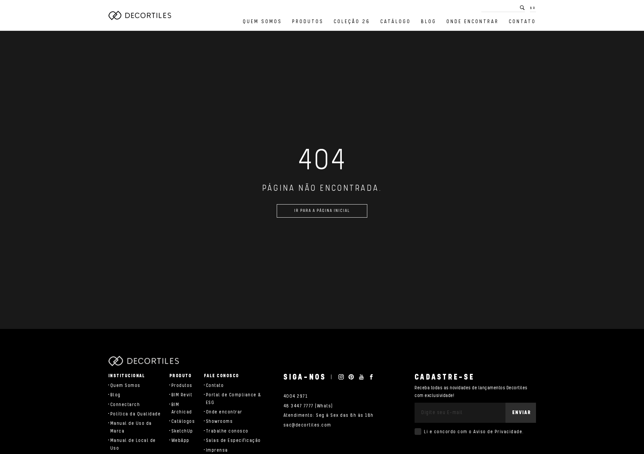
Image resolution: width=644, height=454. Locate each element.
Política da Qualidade (135, 414)
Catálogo (395, 21)
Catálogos (183, 421)
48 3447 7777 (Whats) (308, 406)
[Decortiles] (139, 15)
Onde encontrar (472, 21)
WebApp (180, 440)
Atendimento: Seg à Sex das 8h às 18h (328, 415)
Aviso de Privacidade (497, 432)
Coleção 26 (352, 21)
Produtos (308, 21)
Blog (428, 21)
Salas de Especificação (233, 440)
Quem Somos (262, 21)
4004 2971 (295, 396)
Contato (522, 21)
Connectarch (125, 404)
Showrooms (219, 421)
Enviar (521, 412)
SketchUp (182, 431)
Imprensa (217, 450)
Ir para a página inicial (322, 210)
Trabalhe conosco (227, 431)
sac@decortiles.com (307, 425)
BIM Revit (182, 395)
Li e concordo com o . (474, 432)
